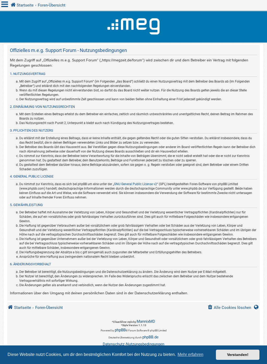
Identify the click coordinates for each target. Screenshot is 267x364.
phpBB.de (150, 337)
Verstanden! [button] (237, 355)
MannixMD (146, 321)
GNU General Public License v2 (135, 184)
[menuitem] (229, 308)
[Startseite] (133, 27)
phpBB (120, 330)
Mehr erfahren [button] (190, 354)
